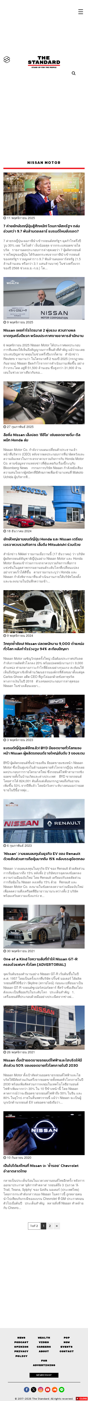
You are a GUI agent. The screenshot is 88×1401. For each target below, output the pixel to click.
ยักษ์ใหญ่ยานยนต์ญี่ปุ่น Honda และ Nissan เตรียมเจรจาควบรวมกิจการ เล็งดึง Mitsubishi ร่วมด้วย (43, 542)
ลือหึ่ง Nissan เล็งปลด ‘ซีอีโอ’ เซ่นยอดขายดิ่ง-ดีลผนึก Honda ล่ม (41, 437)
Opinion (21, 1347)
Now (67, 1342)
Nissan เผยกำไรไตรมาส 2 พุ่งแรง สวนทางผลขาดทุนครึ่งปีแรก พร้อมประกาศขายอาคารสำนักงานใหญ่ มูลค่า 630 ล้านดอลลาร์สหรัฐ (43, 333)
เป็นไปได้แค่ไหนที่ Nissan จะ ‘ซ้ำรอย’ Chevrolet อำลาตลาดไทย (41, 1168)
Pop (67, 1337)
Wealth (44, 1337)
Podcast (21, 1342)
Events (66, 1347)
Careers (44, 1347)
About (44, 1351)
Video (44, 1342)
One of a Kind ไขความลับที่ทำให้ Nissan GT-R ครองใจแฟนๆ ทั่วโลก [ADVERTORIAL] (40, 961)
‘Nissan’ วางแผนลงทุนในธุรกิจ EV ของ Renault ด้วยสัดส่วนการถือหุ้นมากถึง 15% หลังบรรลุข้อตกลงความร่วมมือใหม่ (44, 856)
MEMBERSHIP (44, 1375)
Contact (67, 1351)
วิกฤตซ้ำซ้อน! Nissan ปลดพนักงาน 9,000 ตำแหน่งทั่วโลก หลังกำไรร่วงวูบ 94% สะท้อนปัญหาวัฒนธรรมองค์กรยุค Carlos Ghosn (43, 646)
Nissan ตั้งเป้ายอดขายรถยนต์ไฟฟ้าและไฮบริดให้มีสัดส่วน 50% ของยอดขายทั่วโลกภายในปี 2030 (42, 1063)
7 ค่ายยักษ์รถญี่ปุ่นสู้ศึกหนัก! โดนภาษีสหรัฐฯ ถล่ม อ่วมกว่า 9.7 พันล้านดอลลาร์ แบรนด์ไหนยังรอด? (41, 228)
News (21, 1337)
